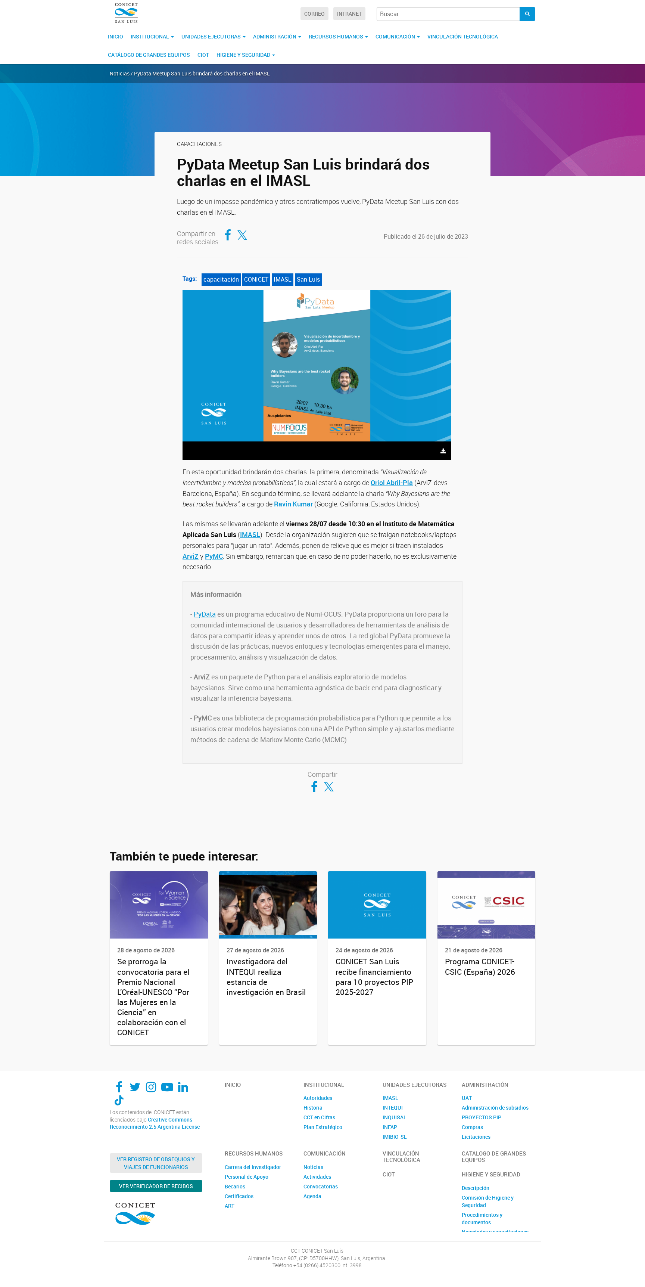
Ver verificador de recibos (156, 1186)
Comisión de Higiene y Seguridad (488, 1201)
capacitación (221, 279)
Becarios (235, 1186)
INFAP (390, 1127)
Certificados (239, 1196)
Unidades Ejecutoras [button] (211, 36)
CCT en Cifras (319, 1117)
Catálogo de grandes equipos (149, 54)
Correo (314, 13)
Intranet (349, 13)
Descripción (475, 1187)
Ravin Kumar (293, 503)
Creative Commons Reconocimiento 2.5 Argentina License (155, 1123)
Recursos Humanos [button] (336, 36)
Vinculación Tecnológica (462, 36)
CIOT (203, 54)
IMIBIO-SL (395, 1136)
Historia (312, 1107)
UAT (467, 1097)
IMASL (283, 279)
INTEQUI (393, 1107)
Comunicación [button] (396, 36)
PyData (205, 614)
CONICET (256, 279)
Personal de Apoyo (246, 1176)
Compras (472, 1127)
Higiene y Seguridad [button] (243, 54)
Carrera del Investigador (253, 1166)
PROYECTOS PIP (481, 1117)
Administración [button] (275, 36)
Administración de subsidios (495, 1107)
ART (229, 1205)
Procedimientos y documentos (482, 1218)
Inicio (115, 36)
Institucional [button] (150, 36)
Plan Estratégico (322, 1127)
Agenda (312, 1196)
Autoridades (317, 1097)
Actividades (317, 1176)
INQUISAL (394, 1117)
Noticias (313, 1166)
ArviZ (191, 556)
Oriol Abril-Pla (392, 482)
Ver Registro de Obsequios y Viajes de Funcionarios (156, 1163)
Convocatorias (320, 1186)
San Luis (308, 279)
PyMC (214, 556)
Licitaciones (476, 1136)
